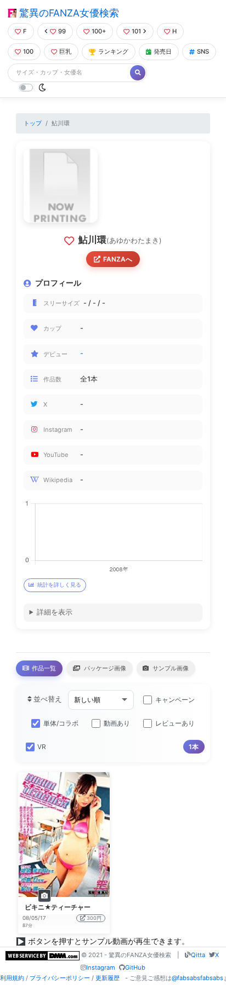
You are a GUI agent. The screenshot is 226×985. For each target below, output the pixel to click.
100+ (99, 31)
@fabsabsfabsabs (197, 978)
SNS (203, 51)
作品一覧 (43, 668)
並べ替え (47, 699)
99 (62, 31)
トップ (33, 123)
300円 (94, 918)
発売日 (163, 51)
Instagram (100, 967)
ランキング (113, 51)
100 (28, 51)
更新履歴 (107, 978)
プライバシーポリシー (60, 978)
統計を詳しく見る (59, 585)
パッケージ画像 (104, 668)
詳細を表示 (54, 612)
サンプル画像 (170, 668)
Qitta (198, 955)
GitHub (135, 967)
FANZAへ (117, 259)
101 (136, 31)
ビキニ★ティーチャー (58, 907)
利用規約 (12, 978)
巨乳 (65, 51)
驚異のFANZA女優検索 (67, 13)
